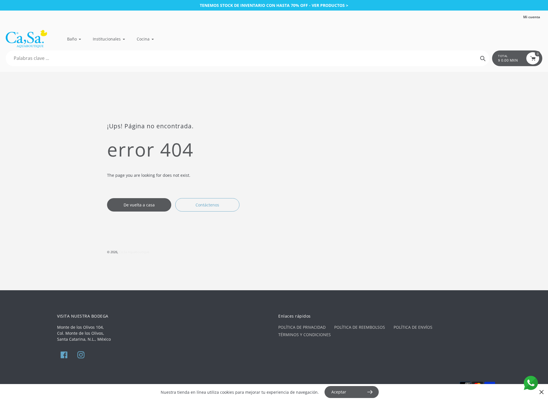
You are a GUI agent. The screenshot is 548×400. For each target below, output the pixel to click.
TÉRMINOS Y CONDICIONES (304, 334)
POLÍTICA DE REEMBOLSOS (359, 327)
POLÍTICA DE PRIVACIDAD (302, 327)
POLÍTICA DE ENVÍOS (413, 327)
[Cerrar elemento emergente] (541, 392)
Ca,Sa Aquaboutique (134, 252)
